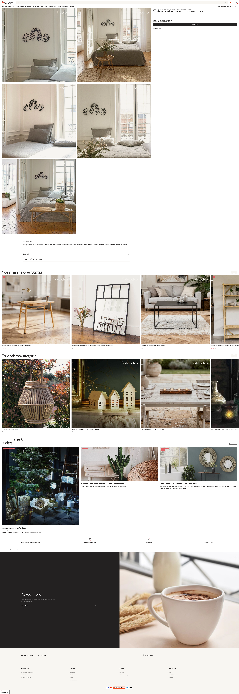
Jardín (46, 6)
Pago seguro (171, 677)
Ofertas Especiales (221, 6)
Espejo (121, 670)
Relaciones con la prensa (26, 677)
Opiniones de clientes (173, 675)
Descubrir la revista (233, 443)
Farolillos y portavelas (162, 9)
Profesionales (24, 679)
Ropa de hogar (36, 6)
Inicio (3, 549)
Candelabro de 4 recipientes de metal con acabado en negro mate (179, 9)
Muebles (17, 6)
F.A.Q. (170, 672)
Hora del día (23, 674)
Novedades (122, 672)
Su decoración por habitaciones (27, 672)
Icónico (59, 6)
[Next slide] (235, 272)
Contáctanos (171, 670)
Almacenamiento (52, 6)
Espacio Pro (230, 6)
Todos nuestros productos (8, 6)
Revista (235, 6)
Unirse (96, 605)
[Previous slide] (232, 272)
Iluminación (155, 9)
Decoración (23, 6)
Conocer (155, 17)
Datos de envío (171, 674)
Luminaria (29, 6)
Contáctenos (195, 24)
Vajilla (42, 6)
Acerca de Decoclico (25, 670)
